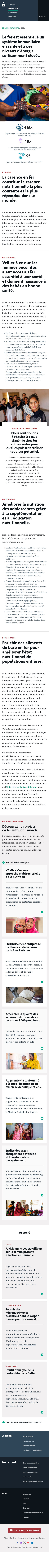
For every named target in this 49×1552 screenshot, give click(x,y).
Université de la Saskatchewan (21, 787)
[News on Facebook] (17, 1542)
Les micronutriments (10, 28)
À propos (11, 4)
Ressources (12, 12)
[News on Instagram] (20, 1542)
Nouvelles (12, 16)
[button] (43, 16)
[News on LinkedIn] (31, 1542)
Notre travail (13, 8)
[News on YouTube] (28, 1542)
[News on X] (24, 1542)
